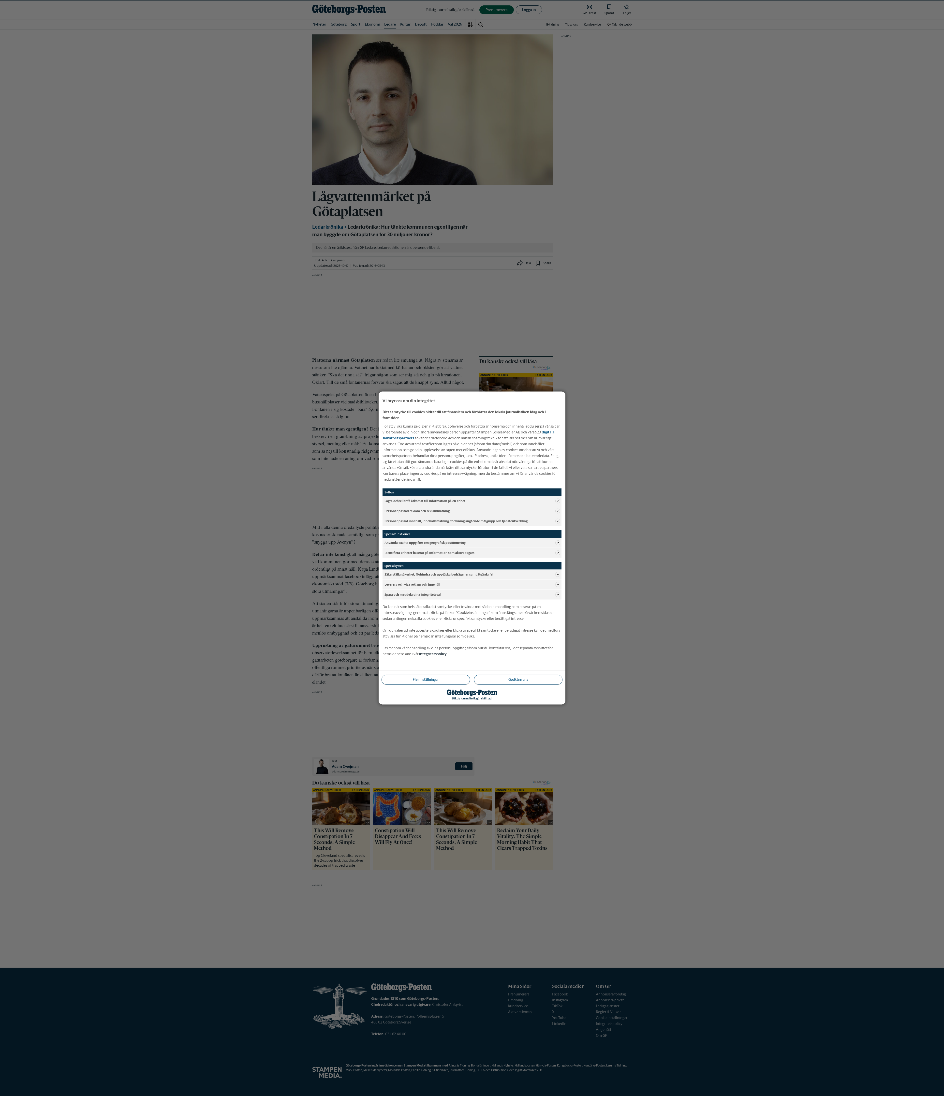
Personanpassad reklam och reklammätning (417, 511)
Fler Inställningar (426, 679)
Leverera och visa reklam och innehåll (412, 584)
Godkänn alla (518, 679)
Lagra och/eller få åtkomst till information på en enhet (424, 501)
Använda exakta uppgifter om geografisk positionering (425, 542)
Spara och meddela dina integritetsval (412, 594)
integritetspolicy (433, 654)
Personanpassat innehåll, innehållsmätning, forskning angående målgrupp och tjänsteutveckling (456, 521)
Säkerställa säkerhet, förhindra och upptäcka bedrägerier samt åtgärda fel (438, 574)
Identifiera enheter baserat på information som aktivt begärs (429, 552)
